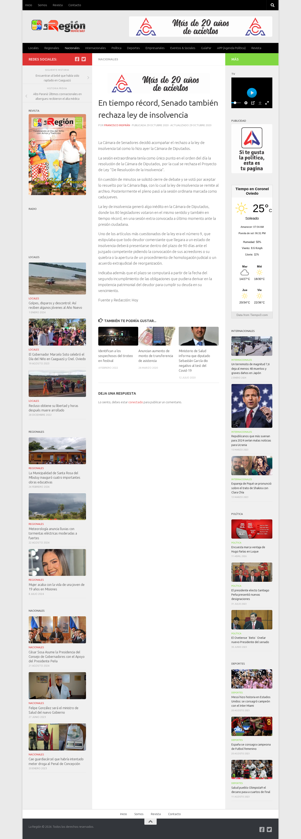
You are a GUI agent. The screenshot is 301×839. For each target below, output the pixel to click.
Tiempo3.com (259, 315)
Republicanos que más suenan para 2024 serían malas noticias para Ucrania (251, 440)
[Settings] (246, 103)
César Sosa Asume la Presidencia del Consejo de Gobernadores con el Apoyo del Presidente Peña (57, 656)
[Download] (260, 103)
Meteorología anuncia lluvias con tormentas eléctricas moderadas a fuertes (53, 533)
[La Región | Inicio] (58, 26)
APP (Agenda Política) (231, 48)
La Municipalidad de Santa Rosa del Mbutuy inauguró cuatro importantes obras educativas (54, 477)
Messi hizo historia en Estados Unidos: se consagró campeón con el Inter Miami (250, 701)
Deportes (133, 48)
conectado (135, 402)
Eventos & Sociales (182, 48)
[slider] (235, 103)
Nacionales (72, 48)
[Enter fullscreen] (267, 103)
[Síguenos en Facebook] (77, 59)
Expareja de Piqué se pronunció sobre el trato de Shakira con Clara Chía (251, 488)
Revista (58, 5)
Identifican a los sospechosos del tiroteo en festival (115, 356)
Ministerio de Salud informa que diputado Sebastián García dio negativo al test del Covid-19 (194, 360)
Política (116, 48)
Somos (42, 5)
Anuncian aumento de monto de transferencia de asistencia (155, 356)
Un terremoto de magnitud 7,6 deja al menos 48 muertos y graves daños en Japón (250, 368)
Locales (33, 48)
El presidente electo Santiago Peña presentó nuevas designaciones (250, 595)
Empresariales (155, 48)
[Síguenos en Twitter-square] (83, 59)
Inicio (28, 5)
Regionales (51, 48)
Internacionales (95, 48)
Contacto (74, 5)
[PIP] (253, 103)
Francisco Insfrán (117, 125)
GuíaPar (206, 48)
